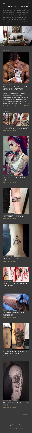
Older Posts (25, 414)
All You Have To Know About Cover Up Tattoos (16, 352)
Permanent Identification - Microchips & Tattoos (15, 88)
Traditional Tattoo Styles (15, 128)
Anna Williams (20, 428)
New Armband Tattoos (13, 216)
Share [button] (4, 105)
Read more (26, 105)
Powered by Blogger (17, 424)
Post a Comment (11, 105)
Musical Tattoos (10, 259)
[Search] (28, 2)
